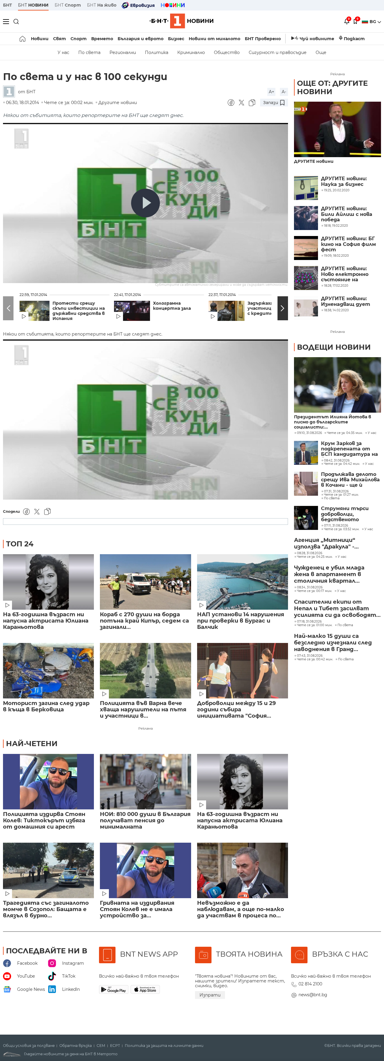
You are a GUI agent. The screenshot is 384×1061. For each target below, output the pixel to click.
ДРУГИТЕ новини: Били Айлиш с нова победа (346, 214)
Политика (156, 52)
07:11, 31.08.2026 (336, 526)
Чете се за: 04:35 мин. (345, 433)
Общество (227, 52)
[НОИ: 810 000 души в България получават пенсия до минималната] (145, 781)
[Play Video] (145, 203)
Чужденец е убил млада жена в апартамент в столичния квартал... (329, 574)
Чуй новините (317, 38)
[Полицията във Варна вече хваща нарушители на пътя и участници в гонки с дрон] (145, 670)
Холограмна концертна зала (172, 306)
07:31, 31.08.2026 (336, 491)
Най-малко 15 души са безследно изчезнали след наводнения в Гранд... (333, 643)
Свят (59, 38)
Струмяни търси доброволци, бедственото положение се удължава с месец (345, 514)
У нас (63, 52)
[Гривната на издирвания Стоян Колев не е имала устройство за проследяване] (145, 870)
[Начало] (23, 39)
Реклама (145, 728)
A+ (271, 91)
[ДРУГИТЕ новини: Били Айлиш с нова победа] (306, 218)
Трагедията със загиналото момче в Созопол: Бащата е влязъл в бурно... (46, 909)
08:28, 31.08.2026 (309, 553)
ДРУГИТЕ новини (314, 161)
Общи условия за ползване (29, 1046)
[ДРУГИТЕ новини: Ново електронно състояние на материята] (306, 278)
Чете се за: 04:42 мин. (342, 464)
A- (284, 91)
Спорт (78, 38)
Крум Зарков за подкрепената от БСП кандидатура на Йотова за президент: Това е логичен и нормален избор (349, 449)
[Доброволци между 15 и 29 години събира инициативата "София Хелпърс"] (242, 670)
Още (321, 52)
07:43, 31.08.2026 (309, 656)
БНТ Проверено (263, 38)
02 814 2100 (310, 984)
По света (89, 52)
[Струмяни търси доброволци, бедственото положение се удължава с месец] (306, 518)
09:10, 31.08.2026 (309, 433)
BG (373, 21)
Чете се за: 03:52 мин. (341, 529)
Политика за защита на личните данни (164, 1046)
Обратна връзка (75, 1046)
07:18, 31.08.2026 (309, 621)
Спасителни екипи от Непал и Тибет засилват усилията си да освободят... (337, 608)
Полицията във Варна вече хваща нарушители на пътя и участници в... (143, 709)
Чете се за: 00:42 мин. (315, 659)
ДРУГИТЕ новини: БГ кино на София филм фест (348, 244)
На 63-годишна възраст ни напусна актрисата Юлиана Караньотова (45, 620)
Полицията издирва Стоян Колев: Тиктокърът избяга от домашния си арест (44, 820)
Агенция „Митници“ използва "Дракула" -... (326, 543)
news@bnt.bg (312, 994)
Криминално (191, 52)
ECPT (115, 1046)
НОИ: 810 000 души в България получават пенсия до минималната (145, 820)
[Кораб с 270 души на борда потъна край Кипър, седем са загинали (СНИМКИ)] (145, 582)
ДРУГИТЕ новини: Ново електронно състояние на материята (344, 274)
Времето (102, 38)
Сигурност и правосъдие (278, 52)
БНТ (7, 5)
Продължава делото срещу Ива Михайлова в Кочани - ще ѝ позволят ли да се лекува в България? (350, 480)
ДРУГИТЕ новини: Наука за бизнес (344, 181)
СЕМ (101, 1046)
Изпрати (210, 995)
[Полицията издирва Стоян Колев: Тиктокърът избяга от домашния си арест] (48, 781)
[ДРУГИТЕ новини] (337, 129)
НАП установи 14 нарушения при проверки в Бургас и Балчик (240, 620)
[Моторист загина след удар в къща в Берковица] (48, 670)
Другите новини (117, 102)
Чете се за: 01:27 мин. (341, 495)
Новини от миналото (214, 38)
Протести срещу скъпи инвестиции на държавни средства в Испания (78, 311)
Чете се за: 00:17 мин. (314, 591)
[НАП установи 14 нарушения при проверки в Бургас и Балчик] (242, 582)
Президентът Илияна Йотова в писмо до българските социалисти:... (332, 422)
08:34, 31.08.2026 (309, 587)
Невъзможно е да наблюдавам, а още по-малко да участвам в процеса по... (240, 909)
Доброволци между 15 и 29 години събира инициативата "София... (236, 709)
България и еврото (141, 38)
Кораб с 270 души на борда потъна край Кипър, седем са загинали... (144, 620)
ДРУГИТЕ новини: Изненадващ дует (345, 301)
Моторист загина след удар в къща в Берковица (46, 706)
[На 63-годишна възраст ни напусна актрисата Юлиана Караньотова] (48, 582)
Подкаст (354, 38)
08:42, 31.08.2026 (337, 460)
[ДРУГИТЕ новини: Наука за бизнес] (306, 188)
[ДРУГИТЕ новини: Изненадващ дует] (306, 308)
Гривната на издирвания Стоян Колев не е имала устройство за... (137, 909)
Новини (40, 38)
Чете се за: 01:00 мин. (314, 625)
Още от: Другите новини (332, 87)
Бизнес (176, 38)
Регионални (123, 52)
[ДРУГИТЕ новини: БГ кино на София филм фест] (306, 248)
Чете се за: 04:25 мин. (315, 557)
